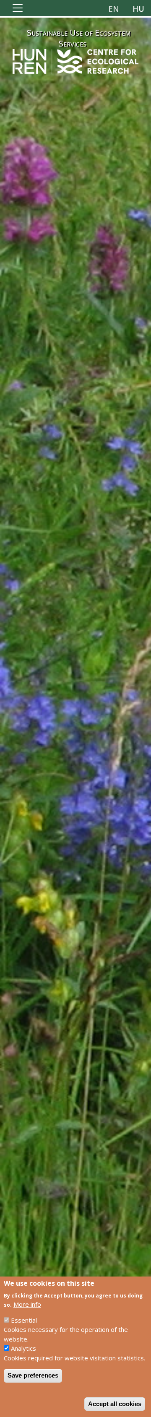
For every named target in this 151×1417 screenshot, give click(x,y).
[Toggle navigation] (17, 8)
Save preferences (33, 1375)
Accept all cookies (114, 1403)
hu (138, 9)
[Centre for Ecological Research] (75, 60)
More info (27, 1304)
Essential (24, 1320)
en (113, 9)
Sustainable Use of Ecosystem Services (78, 38)
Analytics (23, 1348)
